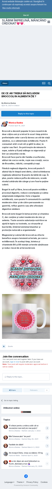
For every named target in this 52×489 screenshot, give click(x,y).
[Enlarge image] (26, 272)
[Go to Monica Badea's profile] (4, 124)
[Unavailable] (26, 316)
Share (13, 390)
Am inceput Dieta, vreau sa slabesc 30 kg (26, 453)
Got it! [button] (26, 15)
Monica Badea (10, 103)
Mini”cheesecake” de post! (20, 436)
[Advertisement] (26, 53)
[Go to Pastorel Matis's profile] (6, 454)
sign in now (14, 362)
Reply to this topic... (15, 377)
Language (8, 482)
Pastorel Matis (14, 455)
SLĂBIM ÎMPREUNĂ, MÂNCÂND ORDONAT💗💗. (24, 22)
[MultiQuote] (4, 346)
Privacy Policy (32, 482)
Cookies (44, 482)
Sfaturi (16, 105)
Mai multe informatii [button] (11, 8)
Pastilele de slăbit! (16, 445)
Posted (17, 126)
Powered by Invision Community (26, 485)
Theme (20, 482)
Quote (10, 346)
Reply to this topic (26, 114)
